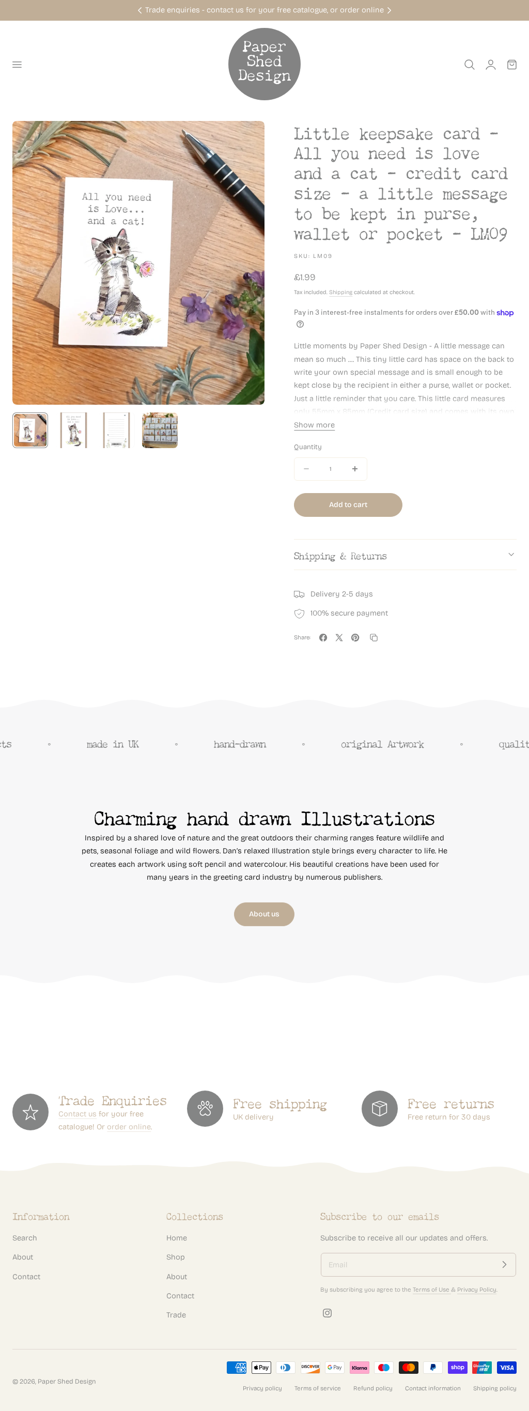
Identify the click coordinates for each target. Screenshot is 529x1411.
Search (24, 1238)
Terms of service (317, 1388)
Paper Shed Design (67, 1381)
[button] (16, 64)
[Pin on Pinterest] (355, 637)
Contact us (77, 1113)
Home (176, 1238)
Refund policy (373, 1388)
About (22, 1257)
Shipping (340, 292)
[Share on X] (339, 637)
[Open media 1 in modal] (246, 139)
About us (264, 914)
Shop (175, 1257)
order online (129, 1126)
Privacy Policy (476, 1289)
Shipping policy (495, 1388)
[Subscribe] (504, 1264)
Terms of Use (432, 1289)
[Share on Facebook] (323, 637)
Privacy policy (262, 1388)
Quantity (308, 447)
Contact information (433, 1388)
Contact (26, 1276)
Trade (176, 1315)
